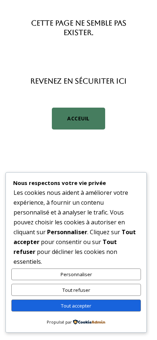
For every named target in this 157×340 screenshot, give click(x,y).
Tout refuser (76, 290)
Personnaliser (76, 274)
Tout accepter (76, 305)
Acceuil (78, 118)
